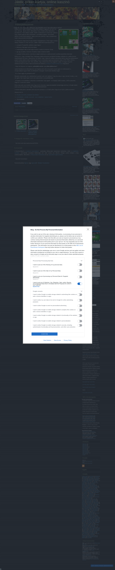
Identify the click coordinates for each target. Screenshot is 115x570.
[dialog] (57, 285)
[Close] (88, 230)
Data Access (57, 340)
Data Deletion (47, 340)
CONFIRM (44, 334)
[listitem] (57, 261)
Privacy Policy (68, 340)
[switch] (79, 264)
